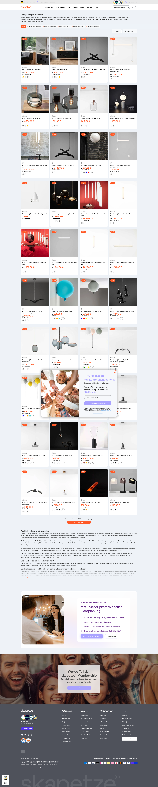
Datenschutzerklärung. (98, 413)
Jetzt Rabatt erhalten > (98, 403)
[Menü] (8, 776)
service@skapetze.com (106, 410)
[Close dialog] (115, 371)
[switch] (5, 783)
